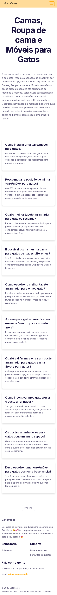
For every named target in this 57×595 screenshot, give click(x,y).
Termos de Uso (9, 591)
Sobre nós (7, 550)
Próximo (28, 508)
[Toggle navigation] (52, 3)
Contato (47, 591)
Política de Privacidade (30, 591)
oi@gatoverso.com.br (18, 574)
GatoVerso (10, 3)
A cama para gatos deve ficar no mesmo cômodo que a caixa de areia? (27, 323)
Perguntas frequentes (40, 555)
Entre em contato (38, 550)
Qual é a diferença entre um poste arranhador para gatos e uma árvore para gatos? (28, 362)
